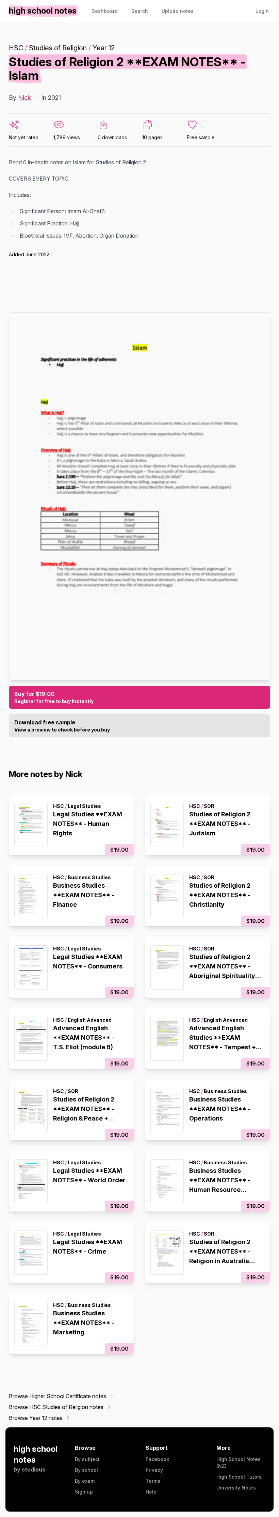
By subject (87, 1459)
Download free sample (62, 726)
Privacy (154, 1470)
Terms (153, 1481)
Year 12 (104, 48)
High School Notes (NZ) (238, 1462)
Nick (24, 97)
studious (33, 1469)
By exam (85, 1481)
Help (151, 1492)
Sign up (84, 1492)
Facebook (157, 1459)
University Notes (236, 1488)
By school (86, 1470)
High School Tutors (239, 1477)
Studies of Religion (58, 48)
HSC (16, 48)
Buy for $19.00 (54, 697)
